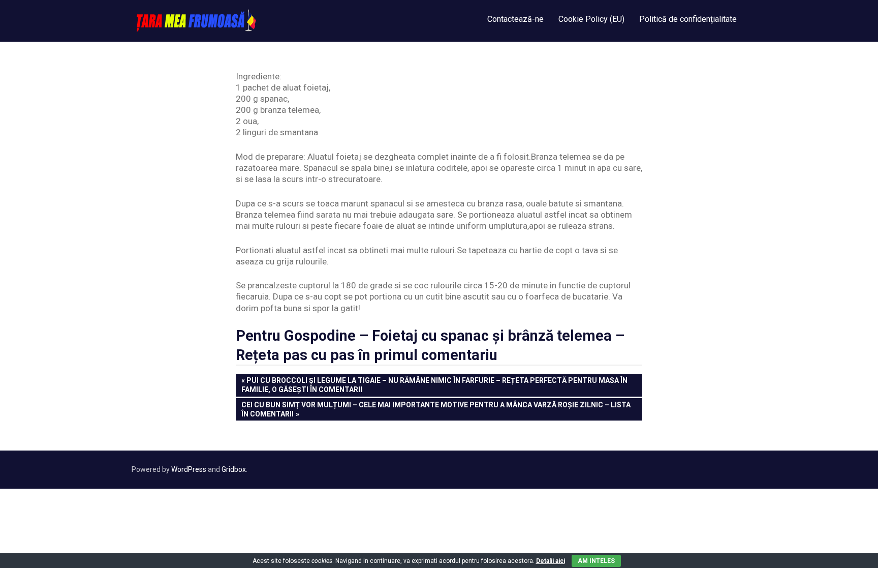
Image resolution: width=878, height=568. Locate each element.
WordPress (188, 469)
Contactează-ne (515, 19)
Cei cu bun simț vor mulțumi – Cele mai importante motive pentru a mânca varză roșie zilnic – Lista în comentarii (436, 409)
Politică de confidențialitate (688, 19)
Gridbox (234, 469)
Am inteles (596, 560)
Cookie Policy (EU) (591, 19)
